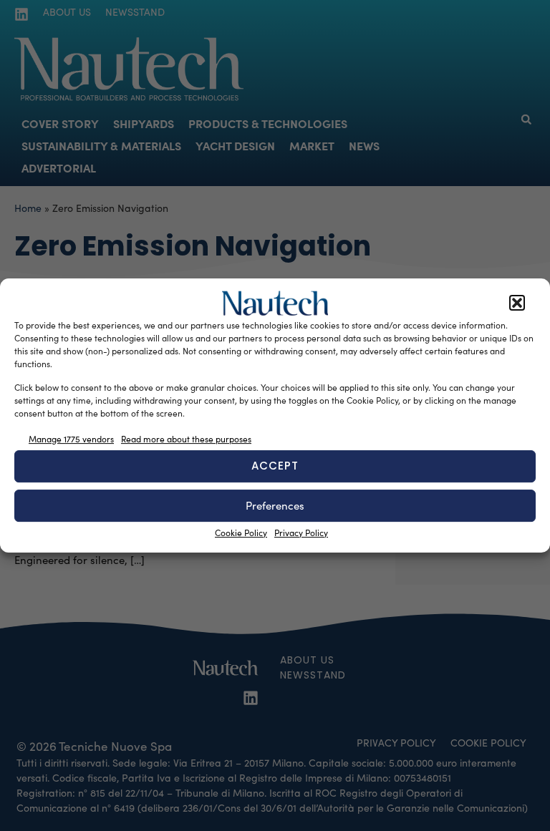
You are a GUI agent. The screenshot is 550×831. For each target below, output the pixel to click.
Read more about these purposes (186, 438)
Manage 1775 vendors (71, 438)
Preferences (275, 505)
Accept (275, 465)
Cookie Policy (241, 532)
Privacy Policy (301, 532)
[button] (517, 303)
